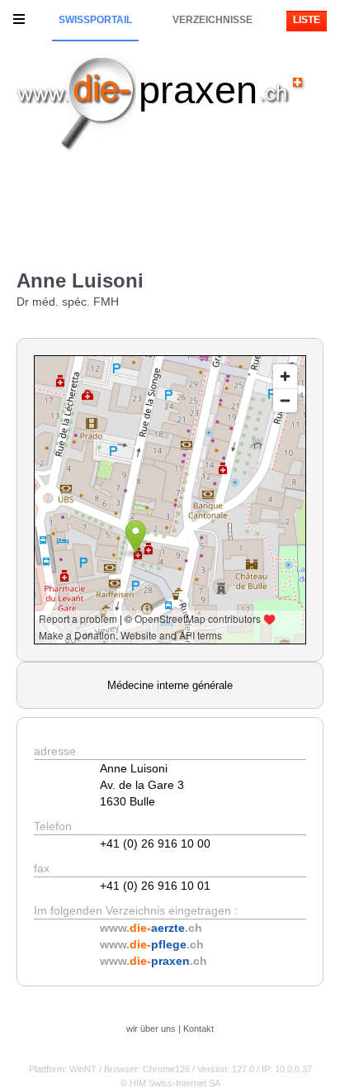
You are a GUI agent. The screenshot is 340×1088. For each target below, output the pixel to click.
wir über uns (151, 1028)
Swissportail (95, 20)
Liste (306, 20)
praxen (198, 90)
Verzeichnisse (212, 20)
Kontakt (198, 1028)
